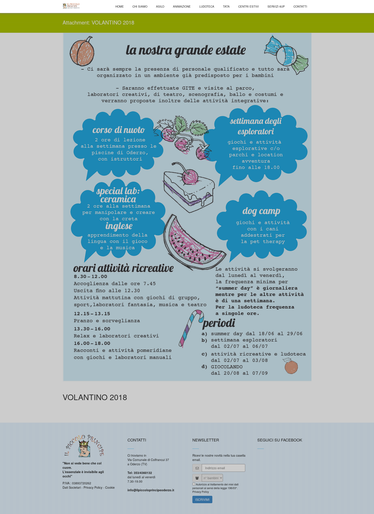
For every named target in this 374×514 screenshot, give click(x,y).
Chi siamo (139, 6)
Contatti (300, 6)
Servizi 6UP (276, 6)
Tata (226, 6)
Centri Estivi (248, 6)
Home (119, 6)
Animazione (182, 6)
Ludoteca (206, 6)
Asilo (160, 6)
